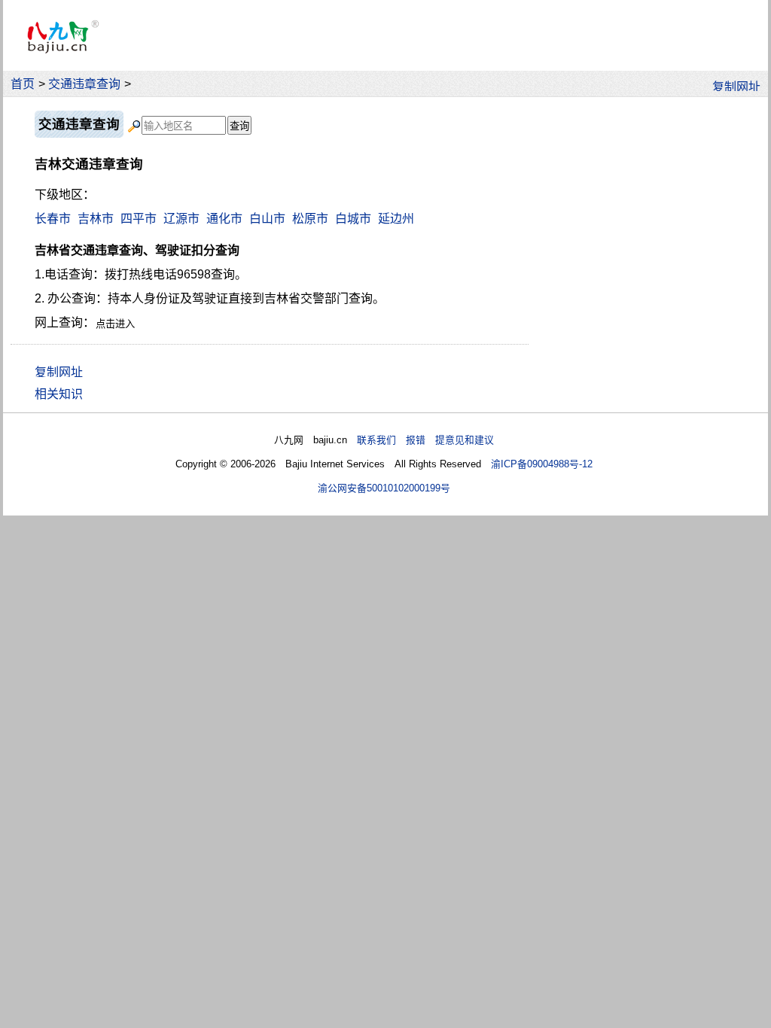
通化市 (224, 218)
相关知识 (59, 394)
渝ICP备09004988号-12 (542, 464)
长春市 (53, 218)
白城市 (353, 218)
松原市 (310, 218)
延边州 (396, 218)
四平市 (138, 218)
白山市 (267, 218)
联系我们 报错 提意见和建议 (425, 440)
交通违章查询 (84, 84)
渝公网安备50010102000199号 (384, 488)
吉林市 (96, 218)
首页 (23, 84)
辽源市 (181, 218)
